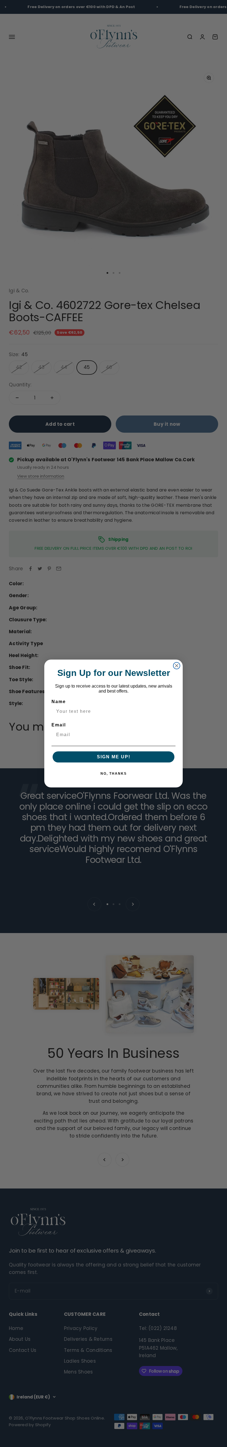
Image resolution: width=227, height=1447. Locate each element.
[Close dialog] (176, 665)
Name (58, 701)
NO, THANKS (113, 774)
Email (58, 725)
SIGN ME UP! (113, 756)
